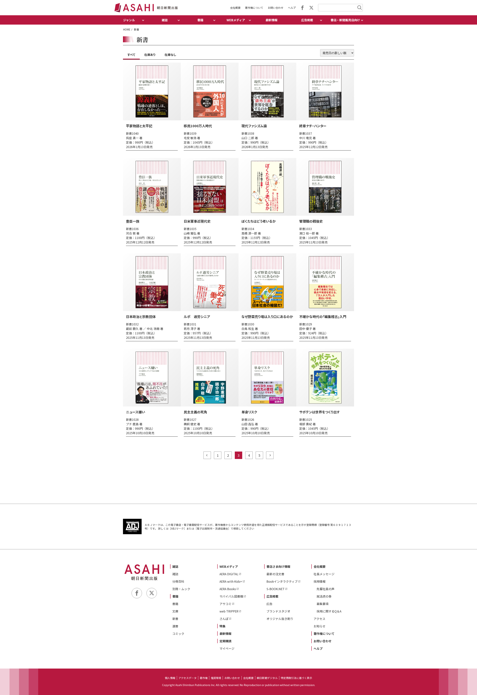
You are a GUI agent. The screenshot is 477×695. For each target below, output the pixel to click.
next (270, 455)
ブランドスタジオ (278, 611)
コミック (178, 633)
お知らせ (320, 626)
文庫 (175, 611)
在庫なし (170, 54)
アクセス (319, 618)
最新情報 (271, 20)
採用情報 (320, 581)
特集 (222, 626)
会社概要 (235, 8)
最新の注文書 (275, 574)
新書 (175, 618)
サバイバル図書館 (231, 596)
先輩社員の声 (325, 589)
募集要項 (322, 603)
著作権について (254, 8)
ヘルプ (292, 8)
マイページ (226, 648)
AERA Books (227, 589)
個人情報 (170, 678)
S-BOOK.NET (275, 589)
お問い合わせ (275, 8)
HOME (126, 29)
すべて (131, 54)
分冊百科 (178, 581)
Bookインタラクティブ (282, 581)
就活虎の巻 (324, 596)
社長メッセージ (324, 574)
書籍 (175, 596)
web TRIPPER (228, 611)
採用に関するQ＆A (329, 611)
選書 (175, 626)
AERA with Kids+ (230, 581)
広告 (269, 603)
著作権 (204, 678)
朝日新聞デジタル (267, 678)
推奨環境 (216, 678)
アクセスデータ (188, 678)
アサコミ (225, 603)
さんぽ (223, 618)
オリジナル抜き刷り (279, 618)
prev (207, 455)
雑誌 (175, 566)
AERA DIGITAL (228, 574)
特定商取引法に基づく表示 (296, 678)
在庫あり (150, 54)
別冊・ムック (181, 589)
